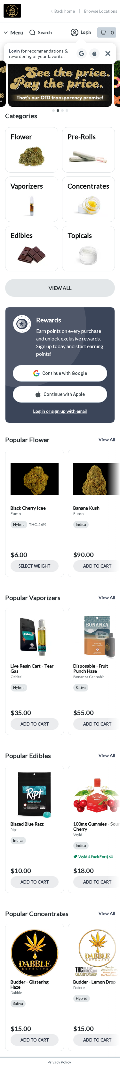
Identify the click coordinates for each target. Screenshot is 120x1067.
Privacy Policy (59, 1062)
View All (60, 288)
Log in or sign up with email (60, 411)
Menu (16, 32)
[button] (60, 53)
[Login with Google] (81, 53)
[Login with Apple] (94, 53)
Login (86, 32)
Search (45, 32)
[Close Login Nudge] (108, 53)
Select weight (35, 566)
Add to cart (34, 724)
